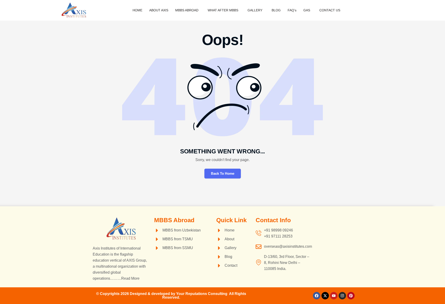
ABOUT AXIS (158, 10)
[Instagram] (342, 295)
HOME (137, 10)
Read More (130, 278)
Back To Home (222, 173)
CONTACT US (329, 10)
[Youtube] (333, 295)
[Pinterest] (351, 295)
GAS (306, 10)
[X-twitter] (325, 295)
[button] (188, 10)
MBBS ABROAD (186, 10)
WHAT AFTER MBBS (223, 10)
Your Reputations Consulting (202, 294)
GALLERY (255, 10)
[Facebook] (316, 295)
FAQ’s (292, 10)
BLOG (276, 10)
